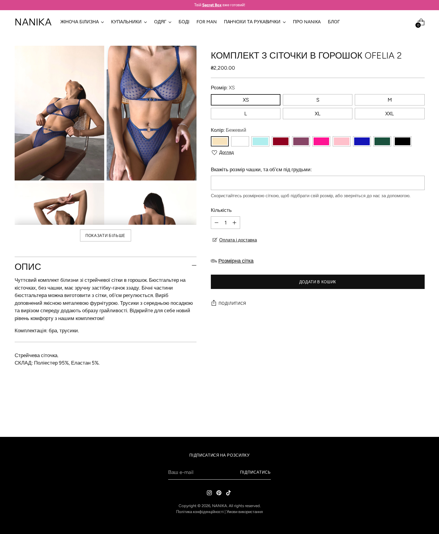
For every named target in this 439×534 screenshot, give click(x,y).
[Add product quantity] (234, 223)
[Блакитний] (260, 141)
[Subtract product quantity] (216, 223)
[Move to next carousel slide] (420, 416)
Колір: (228, 130)
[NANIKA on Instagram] (210, 494)
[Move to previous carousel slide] (406, 416)
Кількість (221, 210)
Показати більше (105, 235)
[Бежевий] (220, 141)
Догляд (226, 152)
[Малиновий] (321, 141)
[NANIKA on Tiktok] (229, 494)
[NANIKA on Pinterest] (219, 494)
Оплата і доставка (238, 240)
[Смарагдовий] (382, 141)
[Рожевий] (342, 141)
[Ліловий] (301, 141)
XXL (389, 114)
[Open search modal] (409, 22)
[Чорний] (403, 141)
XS (246, 100)
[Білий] (240, 141)
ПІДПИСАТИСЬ (255, 472)
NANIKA (219, 505)
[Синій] (362, 141)
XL (317, 114)
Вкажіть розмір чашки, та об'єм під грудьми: (261, 169)
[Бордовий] (281, 141)
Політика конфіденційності (200, 511)
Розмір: (223, 88)
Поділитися (232, 303)
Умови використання (244, 511)
